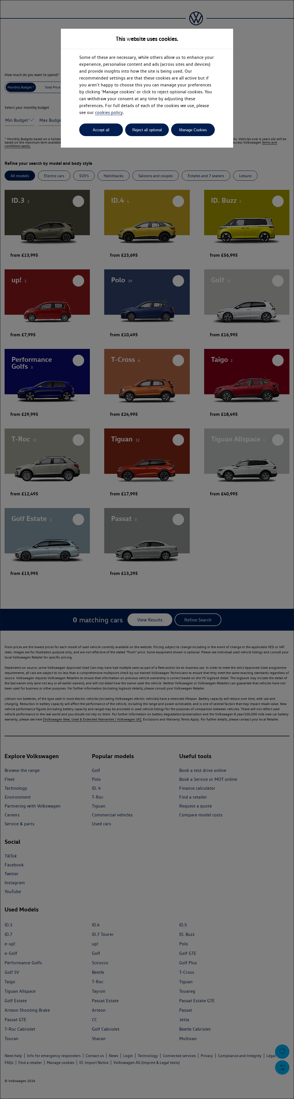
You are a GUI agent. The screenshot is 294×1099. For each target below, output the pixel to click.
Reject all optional (147, 130)
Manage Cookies (193, 130)
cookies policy (109, 112)
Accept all (101, 130)
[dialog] (147, 549)
